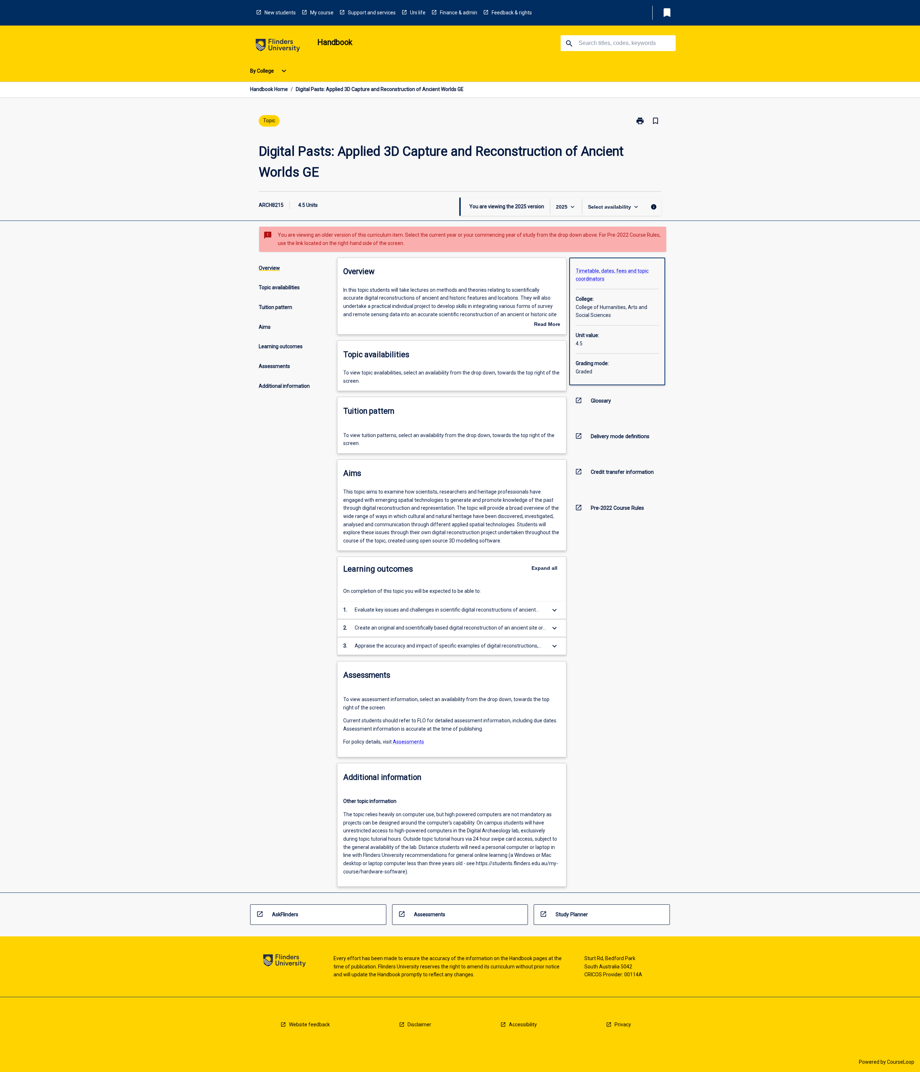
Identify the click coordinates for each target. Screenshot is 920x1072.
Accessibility (523, 1024)
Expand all (544, 568)
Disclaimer (419, 1024)
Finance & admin (458, 12)
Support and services (372, 12)
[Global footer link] (284, 961)
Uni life (418, 12)
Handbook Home (269, 89)
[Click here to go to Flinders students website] (278, 46)
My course (322, 12)
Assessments (408, 742)
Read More (547, 324)
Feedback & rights (512, 12)
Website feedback (309, 1024)
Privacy (623, 1024)
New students (280, 12)
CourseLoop (900, 1062)
